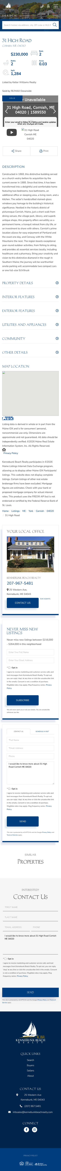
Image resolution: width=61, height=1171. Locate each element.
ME (24, 511)
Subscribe (22, 700)
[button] (55, 25)
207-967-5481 (20, 583)
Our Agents (45, 599)
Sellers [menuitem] (30, 1070)
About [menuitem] (30, 1075)
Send (23, 821)
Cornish (40, 511)
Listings (15, 511)
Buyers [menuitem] (30, 1065)
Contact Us (22, 603)
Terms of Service (12, 835)
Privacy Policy (10, 453)
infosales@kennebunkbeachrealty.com (33, 1112)
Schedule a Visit (42, 731)
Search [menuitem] (30, 1060)
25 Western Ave (33, 1097)
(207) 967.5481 (42, 6)
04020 (50, 511)
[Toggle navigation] (56, 6)
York (31, 511)
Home (5, 511)
